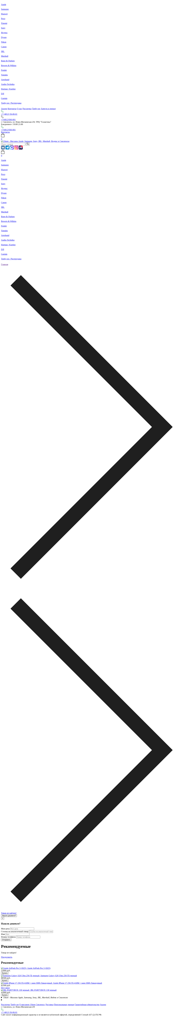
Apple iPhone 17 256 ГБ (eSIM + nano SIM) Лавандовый (77, 983)
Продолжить (6, 957)
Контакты (12, 109)
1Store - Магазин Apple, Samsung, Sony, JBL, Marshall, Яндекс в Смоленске (35, 997)
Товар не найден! (8, 913)
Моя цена (5, 929)
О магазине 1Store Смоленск (32, 1004)
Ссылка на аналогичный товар (14, 931)
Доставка (49, 1004)
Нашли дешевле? (9, 916)
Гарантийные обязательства (87, 1004)
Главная (4, 264)
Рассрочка (27, 109)
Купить (5, 973)
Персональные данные (64, 1004)
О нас (19, 109)
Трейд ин (36, 109)
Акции (4, 109)
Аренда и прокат (48, 109)
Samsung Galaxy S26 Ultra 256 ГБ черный (59, 976)
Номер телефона (8, 937)
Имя (3, 934)
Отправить (6, 940)
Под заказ (5, 988)
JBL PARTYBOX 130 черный (43, 990)
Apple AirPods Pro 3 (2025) (38, 968)
